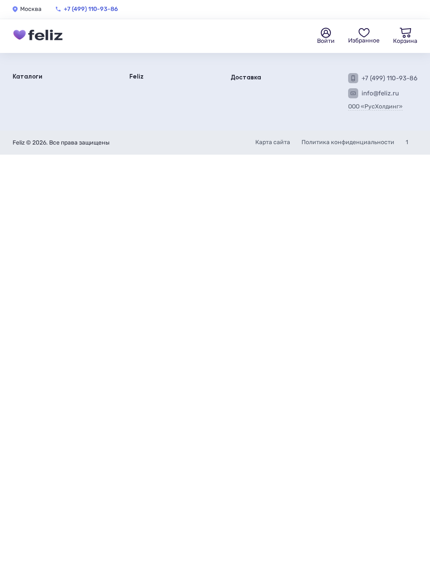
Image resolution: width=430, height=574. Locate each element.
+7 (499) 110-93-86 (91, 9)
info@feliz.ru (380, 93)
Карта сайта (273, 142)
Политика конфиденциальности (349, 142)
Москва (31, 9)
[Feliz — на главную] (38, 36)
